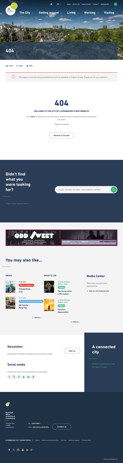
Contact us (61, 427)
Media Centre (86, 4)
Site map (63, 440)
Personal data (86, 440)
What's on (76, 4)
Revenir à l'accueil (61, 135)
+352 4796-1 (35, 423)
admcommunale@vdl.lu (40, 427)
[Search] (114, 190)
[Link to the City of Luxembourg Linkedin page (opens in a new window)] (28, 377)
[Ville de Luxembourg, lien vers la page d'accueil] (12, 15)
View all (37, 317)
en (58, 4)
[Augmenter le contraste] (51, 4)
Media (37, 440)
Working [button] (90, 12)
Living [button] (71, 12)
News (69, 4)
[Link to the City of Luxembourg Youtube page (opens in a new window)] (23, 377)
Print (31, 66)
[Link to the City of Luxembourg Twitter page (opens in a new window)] (14, 377)
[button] (115, 4)
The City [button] (25, 12)
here (33, 116)
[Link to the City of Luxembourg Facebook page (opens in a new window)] (9, 377)
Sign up (72, 351)
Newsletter (105, 4)
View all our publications (99, 291)
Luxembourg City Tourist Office (18, 440)
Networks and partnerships (50, 440)
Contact (96, 4)
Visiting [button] (109, 12)
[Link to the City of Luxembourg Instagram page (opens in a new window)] (19, 377)
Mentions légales (74, 440)
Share (21, 66)
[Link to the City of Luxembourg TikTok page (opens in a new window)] (33, 377)
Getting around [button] (49, 12)
